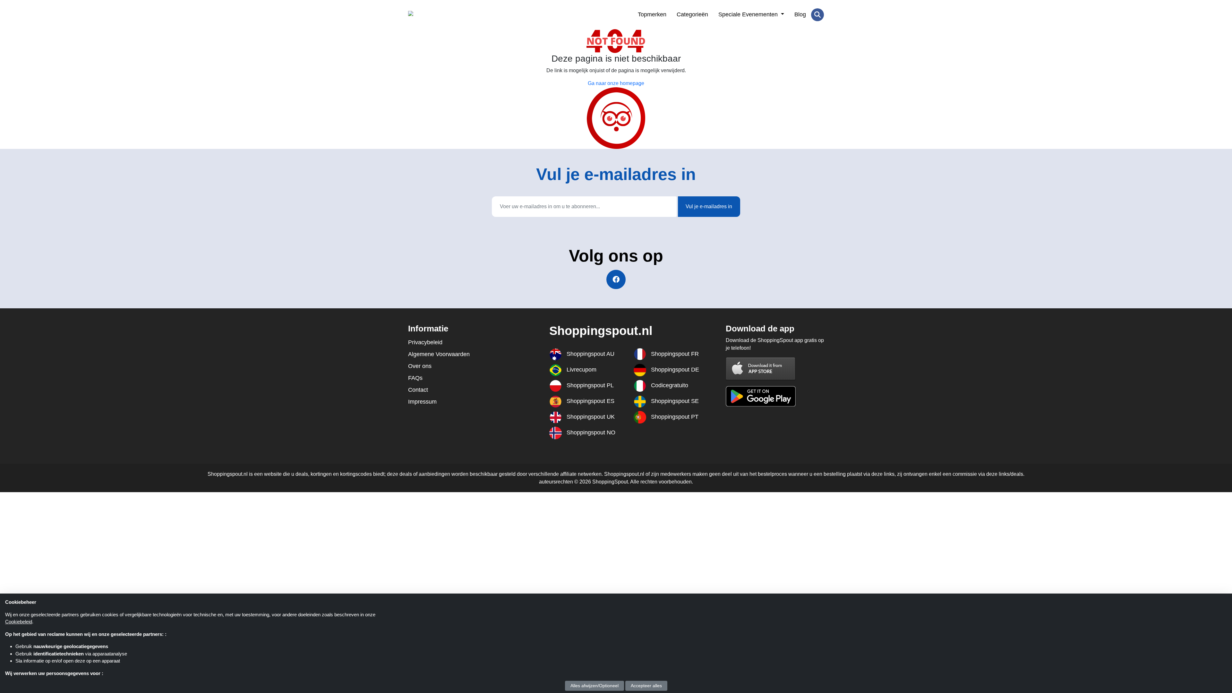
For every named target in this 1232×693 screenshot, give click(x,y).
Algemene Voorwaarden (439, 354)
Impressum (422, 401)
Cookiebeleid (18, 621)
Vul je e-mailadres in (709, 206)
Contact (418, 390)
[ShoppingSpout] (439, 15)
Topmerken (652, 14)
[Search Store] (817, 14)
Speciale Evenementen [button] (748, 14)
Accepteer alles (646, 685)
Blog (800, 14)
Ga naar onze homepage (616, 83)
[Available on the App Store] (761, 368)
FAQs (415, 378)
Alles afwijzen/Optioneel (594, 685)
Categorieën (692, 14)
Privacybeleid (425, 342)
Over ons (420, 366)
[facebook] (616, 279)
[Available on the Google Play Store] (761, 395)
